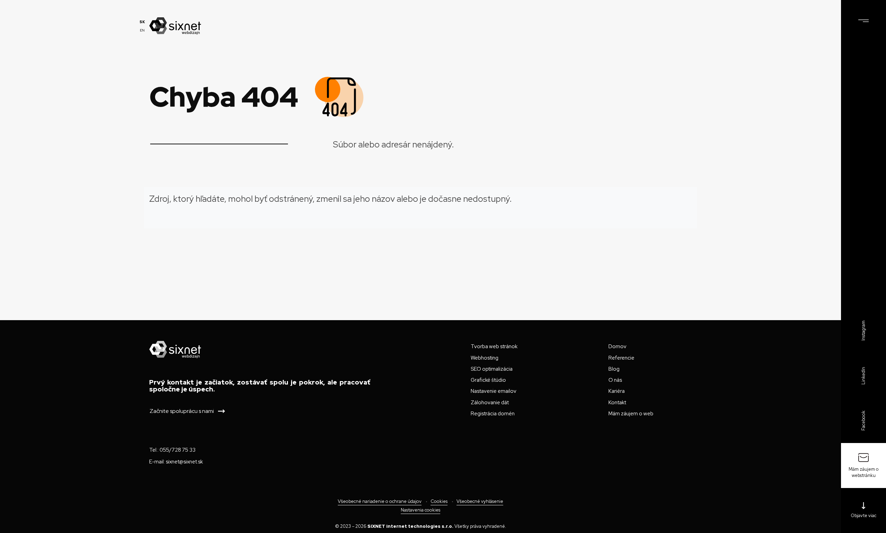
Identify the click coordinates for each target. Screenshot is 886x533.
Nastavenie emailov (493, 391)
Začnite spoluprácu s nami (182, 411)
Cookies (439, 501)
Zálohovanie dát (490, 402)
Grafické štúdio (488, 380)
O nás (615, 380)
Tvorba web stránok (494, 346)
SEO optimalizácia (492, 368)
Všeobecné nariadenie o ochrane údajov (380, 501)
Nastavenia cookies (420, 510)
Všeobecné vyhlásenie (479, 501)
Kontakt (617, 402)
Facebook (863, 420)
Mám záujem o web (630, 413)
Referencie (621, 357)
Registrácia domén (493, 413)
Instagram (863, 330)
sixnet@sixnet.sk (184, 461)
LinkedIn (863, 376)
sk (142, 22)
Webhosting (484, 357)
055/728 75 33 (178, 449)
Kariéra (616, 391)
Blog (614, 368)
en (142, 30)
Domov (617, 346)
